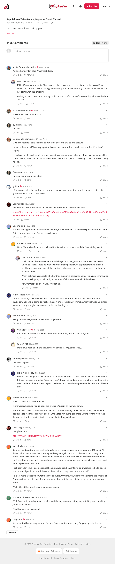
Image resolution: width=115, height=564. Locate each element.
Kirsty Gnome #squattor (24, 67)
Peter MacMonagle (22, 110)
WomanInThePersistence (25, 497)
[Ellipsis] (107, 67)
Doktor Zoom (13, 23)
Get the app (71, 551)
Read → (10, 33)
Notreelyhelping (20, 358)
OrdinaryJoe (18, 203)
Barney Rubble (24, 243)
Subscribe (92, 6)
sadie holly (18, 446)
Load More (12, 532)
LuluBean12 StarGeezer (24, 138)
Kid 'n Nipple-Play (21, 294)
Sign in (106, 6)
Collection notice (83, 544)
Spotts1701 (22, 343)
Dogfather (17, 519)
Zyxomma (17, 124)
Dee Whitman (23, 81)
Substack (43, 558)
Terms (70, 544)
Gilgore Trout (19, 225)
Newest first (101, 43)
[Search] (74, 6)
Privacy (62, 544)
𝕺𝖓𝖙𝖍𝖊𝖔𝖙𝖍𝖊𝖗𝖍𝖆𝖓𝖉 (24, 329)
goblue (16, 186)
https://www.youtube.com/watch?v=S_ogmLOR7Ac (37, 435)
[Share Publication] (80, 6)
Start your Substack (50, 551)
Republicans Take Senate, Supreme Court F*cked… (34, 19)
